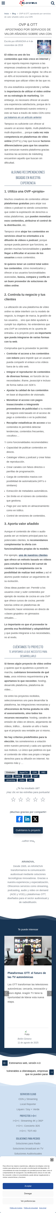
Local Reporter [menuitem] (28, 1104)
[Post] (35, 819)
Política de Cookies (16, 1208)
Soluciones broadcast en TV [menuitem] (28, 1148)
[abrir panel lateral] (3, 3)
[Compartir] (19, 819)
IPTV (8, 776)
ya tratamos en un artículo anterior (22, 117)
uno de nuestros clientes (33, 555)
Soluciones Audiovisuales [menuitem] (28, 1153)
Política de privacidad (31, 1208)
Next (49, 993)
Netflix (18, 776)
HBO (43, 772)
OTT (27, 776)
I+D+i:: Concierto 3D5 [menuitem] (28, 1125)
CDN (35, 772)
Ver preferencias (28, 1201)
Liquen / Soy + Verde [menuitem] (28, 1109)
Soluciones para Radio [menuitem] (28, 1143)
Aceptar (28, 1186)
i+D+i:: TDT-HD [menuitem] (28, 1131)
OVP (36, 776)
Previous (6, 993)
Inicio (6, 14)
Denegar (28, 1193)
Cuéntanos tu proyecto (28, 830)
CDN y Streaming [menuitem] (28, 1099)
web (30, 780)
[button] (52, 1159)
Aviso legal (42, 1208)
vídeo (22, 780)
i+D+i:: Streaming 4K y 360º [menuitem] (28, 1120)
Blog (14, 14)
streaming (10, 780)
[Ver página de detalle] (28, 950)
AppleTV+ (24, 772)
